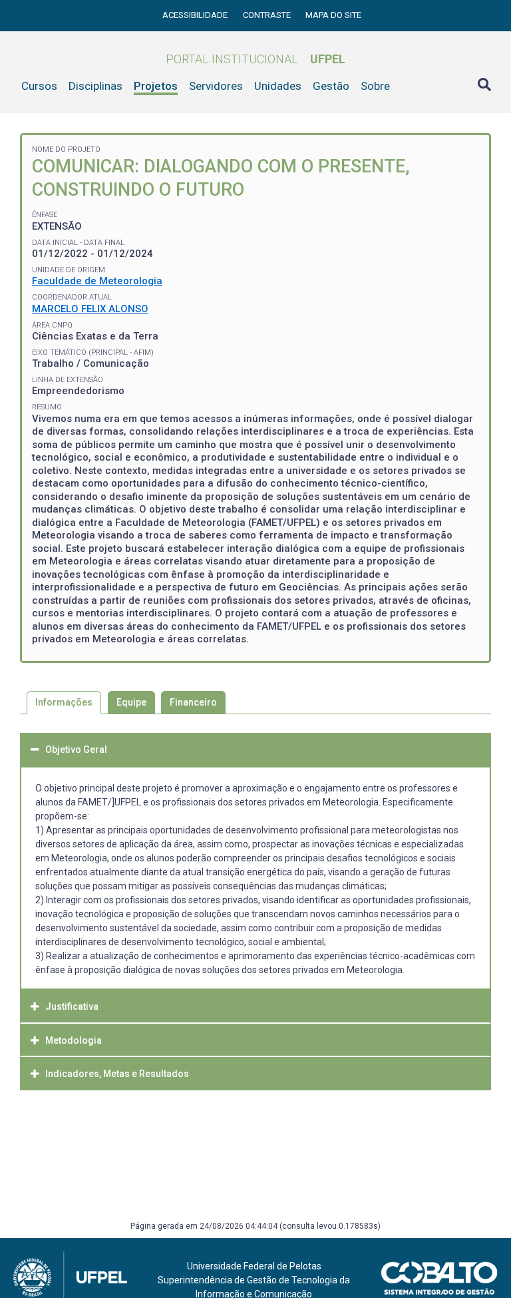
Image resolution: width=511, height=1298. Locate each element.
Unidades (277, 86)
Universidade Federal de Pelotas (254, 1266)
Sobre (375, 86)
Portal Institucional (255, 59)
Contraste (268, 15)
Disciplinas (95, 86)
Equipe (131, 702)
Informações (63, 702)
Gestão (331, 86)
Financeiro (193, 702)
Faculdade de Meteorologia (97, 281)
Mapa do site (333, 15)
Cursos (39, 86)
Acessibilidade (196, 15)
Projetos (156, 86)
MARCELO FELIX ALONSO (90, 309)
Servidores (216, 86)
